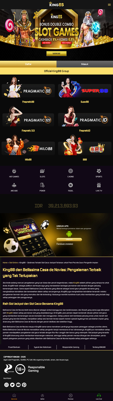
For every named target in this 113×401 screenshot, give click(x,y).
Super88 (85, 101)
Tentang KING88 (99, 347)
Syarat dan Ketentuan (42, 347)
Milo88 (28, 159)
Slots (42, 176)
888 (85, 159)
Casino (71, 176)
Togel (70, 190)
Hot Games (14, 176)
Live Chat (99, 399)
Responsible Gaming (71, 347)
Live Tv (99, 190)
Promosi (70, 399)
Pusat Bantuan (14, 347)
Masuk (84, 64)
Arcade (14, 190)
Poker (42, 190)
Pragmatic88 (28, 101)
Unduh (69, 239)
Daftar (28, 64)
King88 (76, 282)
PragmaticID (84, 130)
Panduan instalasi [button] (64, 244)
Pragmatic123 (28, 130)
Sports (99, 176)
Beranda (14, 399)
